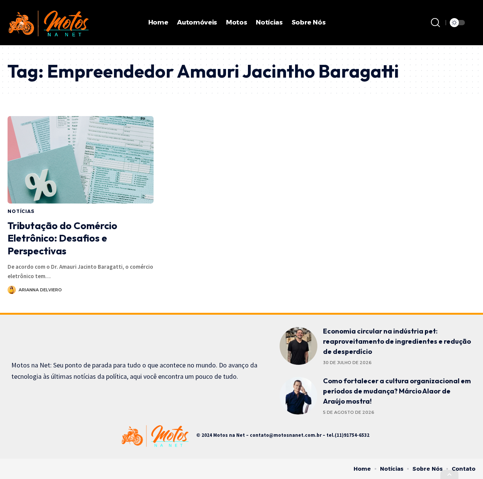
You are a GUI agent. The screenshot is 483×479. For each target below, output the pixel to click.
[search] (435, 23)
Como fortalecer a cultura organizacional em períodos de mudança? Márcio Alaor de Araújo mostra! (397, 391)
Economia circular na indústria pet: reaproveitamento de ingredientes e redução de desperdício (397, 341)
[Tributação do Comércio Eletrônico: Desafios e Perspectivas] (81, 160)
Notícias (21, 211)
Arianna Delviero (40, 289)
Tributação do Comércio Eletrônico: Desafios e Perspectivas (62, 238)
